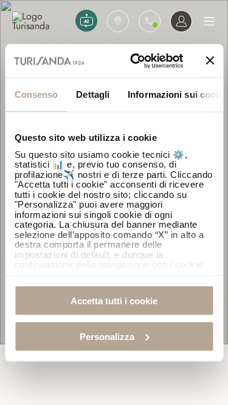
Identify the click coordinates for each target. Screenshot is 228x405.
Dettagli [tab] (92, 94)
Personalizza (107, 336)
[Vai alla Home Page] (41, 21)
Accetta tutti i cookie (114, 301)
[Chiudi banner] (210, 60)
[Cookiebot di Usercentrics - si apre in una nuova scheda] (136, 61)
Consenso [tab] (36, 94)
